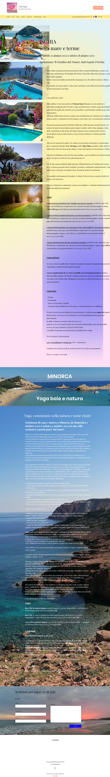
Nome (17, 703)
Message (53, 704)
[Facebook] (55, 768)
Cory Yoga (22, 6)
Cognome (18, 711)
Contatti (55, 740)
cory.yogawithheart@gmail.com (81, 16)
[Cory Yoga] (16, 699)
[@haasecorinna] (19, 699)
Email (16, 718)
